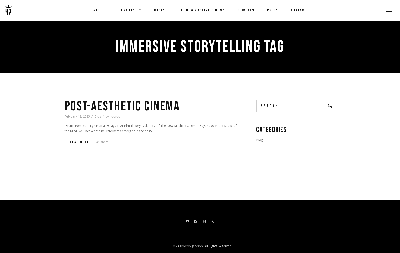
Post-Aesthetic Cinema (122, 106)
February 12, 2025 (77, 116)
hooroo (115, 116)
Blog (98, 116)
